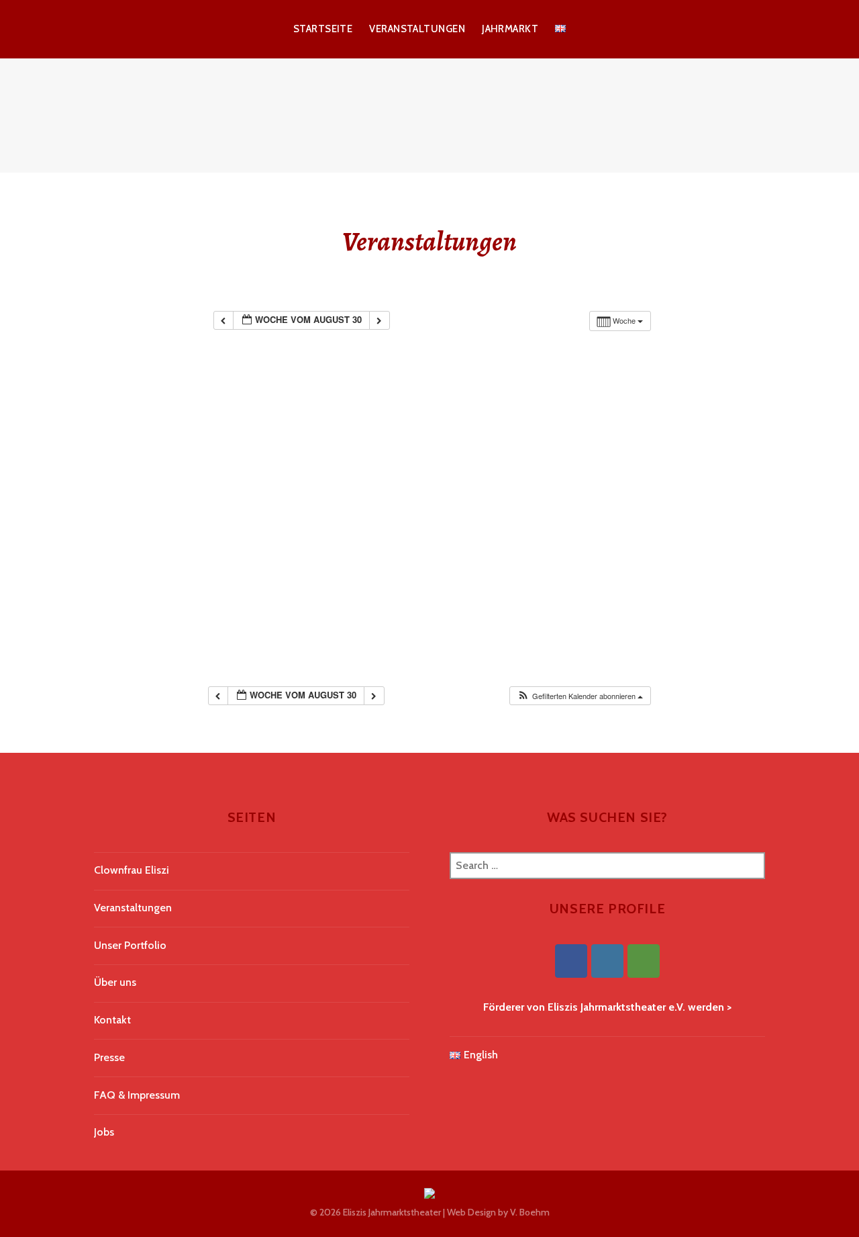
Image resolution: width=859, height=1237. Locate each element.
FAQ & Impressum (137, 1095)
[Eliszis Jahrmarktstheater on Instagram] (607, 961)
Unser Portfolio (130, 945)
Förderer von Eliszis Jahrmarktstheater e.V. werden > (607, 1007)
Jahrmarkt (510, 29)
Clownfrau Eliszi (131, 870)
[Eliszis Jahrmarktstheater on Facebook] (571, 961)
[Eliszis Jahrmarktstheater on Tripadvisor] (643, 961)
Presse (109, 1057)
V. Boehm (530, 1212)
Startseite (323, 29)
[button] (580, 696)
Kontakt (112, 1019)
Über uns (115, 982)
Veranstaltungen (417, 29)
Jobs (104, 1132)
